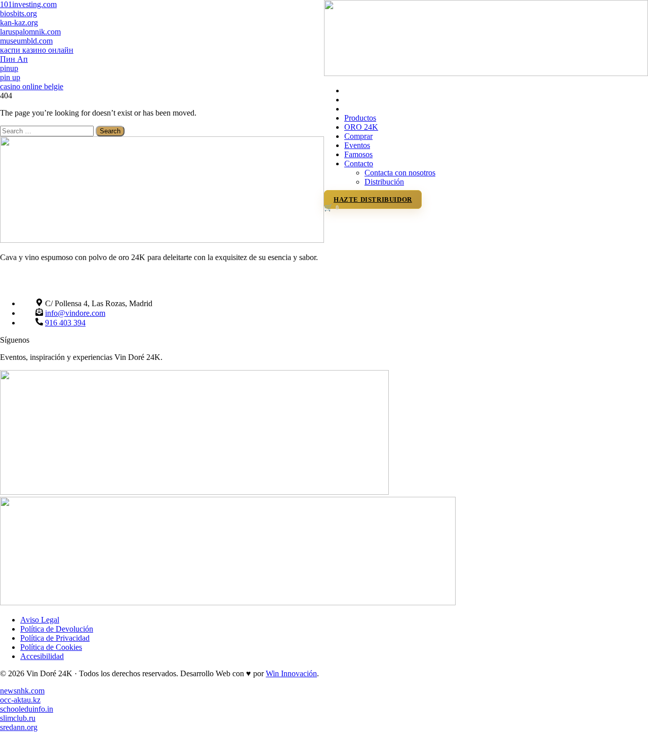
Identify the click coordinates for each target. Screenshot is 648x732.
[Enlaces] (486, 73)
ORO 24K (361, 127)
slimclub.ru (17, 718)
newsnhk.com (22, 690)
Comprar (358, 136)
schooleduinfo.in (26, 709)
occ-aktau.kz (20, 700)
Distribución (384, 181)
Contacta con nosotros (399, 172)
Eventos (357, 145)
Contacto (358, 163)
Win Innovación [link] (291, 673)
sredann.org (18, 727)
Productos (360, 118)
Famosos (358, 154)
